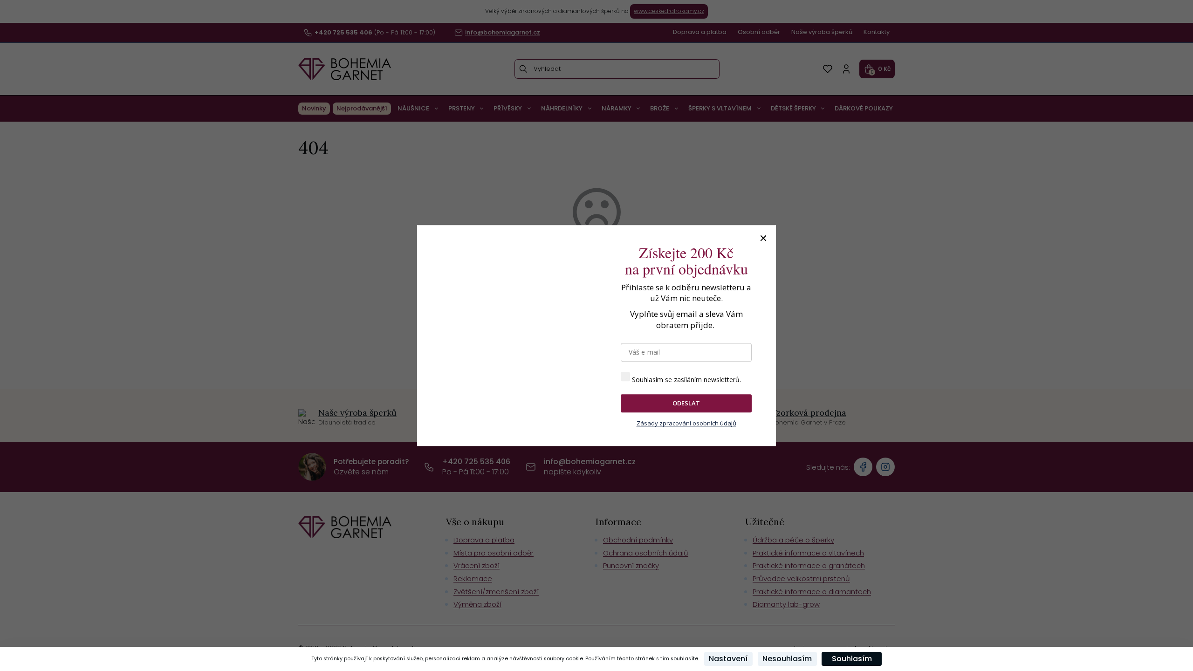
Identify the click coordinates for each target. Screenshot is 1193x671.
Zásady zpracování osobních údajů (686, 423)
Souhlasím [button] (852, 658)
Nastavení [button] (728, 658)
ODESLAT (686, 403)
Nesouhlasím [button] (787, 658)
